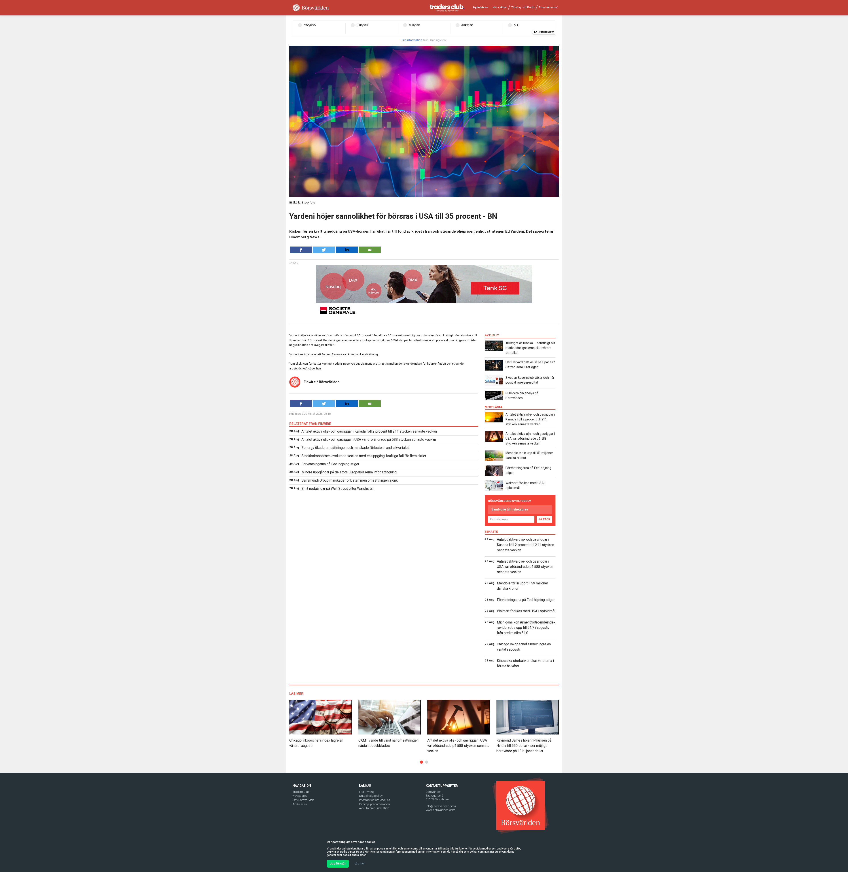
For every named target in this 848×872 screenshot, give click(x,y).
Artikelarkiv (300, 804)
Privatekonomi (548, 7)
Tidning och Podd (522, 7)
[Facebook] (301, 250)
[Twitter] (324, 250)
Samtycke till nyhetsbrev (509, 509)
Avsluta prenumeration (374, 808)
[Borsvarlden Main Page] (311, 7)
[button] (421, 762)
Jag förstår (338, 863)
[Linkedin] (347, 250)
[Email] (370, 250)
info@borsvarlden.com (441, 806)
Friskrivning (367, 791)
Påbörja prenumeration (374, 804)
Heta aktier (500, 7)
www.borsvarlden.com (440, 810)
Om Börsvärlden (303, 800)
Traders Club (301, 791)
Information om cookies (374, 800)
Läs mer (360, 863)
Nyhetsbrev (480, 7)
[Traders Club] (447, 8)
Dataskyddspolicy (370, 795)
